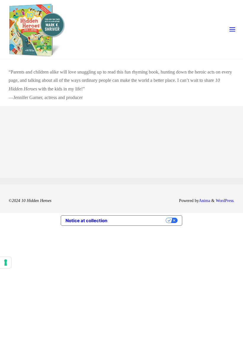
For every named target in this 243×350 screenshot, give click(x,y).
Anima (204, 200)
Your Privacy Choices (139, 220)
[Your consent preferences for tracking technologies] (5, 262)
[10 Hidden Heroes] (37, 29)
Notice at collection (86, 220)
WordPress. (225, 200)
